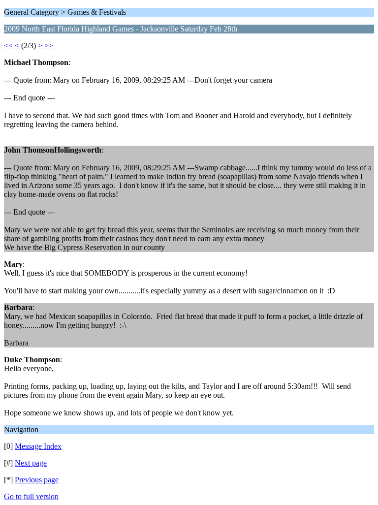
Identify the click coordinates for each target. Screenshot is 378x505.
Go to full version (31, 496)
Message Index (38, 446)
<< (8, 45)
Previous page (37, 479)
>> (48, 45)
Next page (31, 463)
